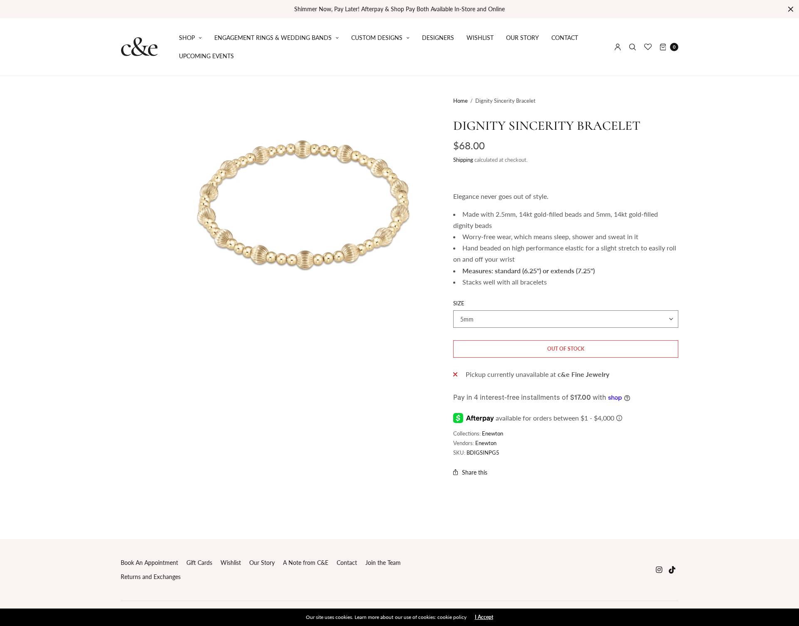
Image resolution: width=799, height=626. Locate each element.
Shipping (463, 159)
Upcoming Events (206, 55)
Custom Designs (376, 37)
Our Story (522, 37)
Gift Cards (199, 562)
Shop (187, 37)
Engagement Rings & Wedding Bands (273, 37)
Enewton (492, 433)
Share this (474, 472)
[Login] (618, 47)
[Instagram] (659, 570)
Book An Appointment (149, 562)
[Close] (790, 9)
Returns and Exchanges (151, 576)
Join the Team (383, 562)
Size (458, 303)
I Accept (484, 617)
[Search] (632, 47)
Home (460, 100)
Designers (438, 37)
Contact (564, 37)
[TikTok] (672, 570)
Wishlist (480, 37)
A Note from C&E (305, 562)
